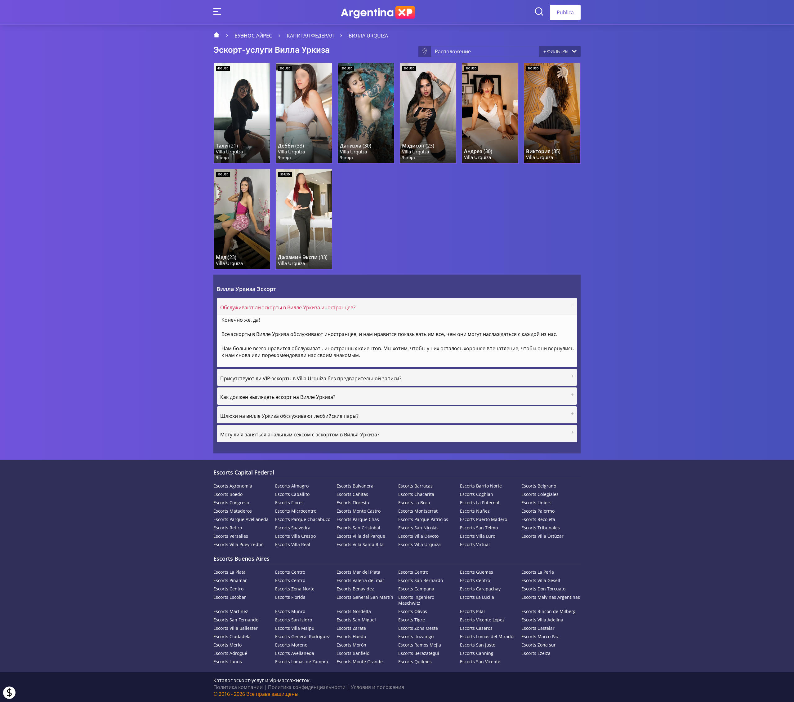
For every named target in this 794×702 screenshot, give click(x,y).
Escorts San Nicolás (418, 528)
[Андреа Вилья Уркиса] (490, 113)
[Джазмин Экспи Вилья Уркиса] (304, 219)
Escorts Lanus (227, 661)
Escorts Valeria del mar (360, 580)
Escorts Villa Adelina (542, 620)
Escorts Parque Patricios (423, 519)
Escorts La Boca (414, 503)
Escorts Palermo (538, 511)
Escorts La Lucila (477, 597)
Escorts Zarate (351, 628)
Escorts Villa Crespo (295, 536)
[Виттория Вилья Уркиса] (552, 113)
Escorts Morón (351, 645)
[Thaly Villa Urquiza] (242, 113)
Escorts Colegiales (540, 494)
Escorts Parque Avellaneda (241, 519)
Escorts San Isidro (293, 620)
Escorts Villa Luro (477, 536)
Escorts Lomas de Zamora (301, 661)
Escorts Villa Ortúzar (542, 536)
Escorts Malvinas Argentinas (550, 597)
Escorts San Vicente (480, 661)
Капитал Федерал (310, 35)
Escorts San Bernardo (420, 580)
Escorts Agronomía (232, 486)
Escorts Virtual (475, 544)
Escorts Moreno (291, 645)
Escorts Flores (289, 503)
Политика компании (238, 687)
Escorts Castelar (538, 628)
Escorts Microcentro (295, 511)
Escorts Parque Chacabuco (302, 519)
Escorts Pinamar (230, 580)
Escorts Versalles (230, 536)
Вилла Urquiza (368, 35)
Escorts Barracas (415, 486)
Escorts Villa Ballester (235, 628)
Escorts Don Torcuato (543, 589)
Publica (565, 12)
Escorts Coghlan (476, 494)
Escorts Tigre (411, 620)
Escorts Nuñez (475, 511)
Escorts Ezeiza (536, 653)
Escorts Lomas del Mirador (487, 636)
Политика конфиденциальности (307, 687)
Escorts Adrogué (230, 653)
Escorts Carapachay (480, 589)
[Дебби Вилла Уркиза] (304, 113)
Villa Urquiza (229, 152)
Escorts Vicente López (482, 620)
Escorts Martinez (230, 611)
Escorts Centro (290, 572)
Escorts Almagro (292, 486)
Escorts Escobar (229, 597)
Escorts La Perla (537, 572)
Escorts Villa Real (292, 544)
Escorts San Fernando (235, 620)
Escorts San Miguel (356, 620)
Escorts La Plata (229, 572)
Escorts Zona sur (538, 645)
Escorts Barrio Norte (481, 486)
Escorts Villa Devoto (418, 536)
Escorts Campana (416, 589)
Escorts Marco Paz (540, 636)
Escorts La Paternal (479, 503)
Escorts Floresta (353, 503)
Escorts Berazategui (418, 653)
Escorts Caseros (476, 628)
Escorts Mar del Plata (358, 572)
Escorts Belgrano (538, 486)
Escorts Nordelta (354, 611)
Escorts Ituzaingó (416, 636)
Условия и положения (377, 687)
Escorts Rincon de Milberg (548, 611)
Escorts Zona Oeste (418, 628)
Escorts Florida (290, 597)
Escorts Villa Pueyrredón (238, 544)
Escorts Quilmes (415, 661)
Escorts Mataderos (232, 511)
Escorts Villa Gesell (540, 580)
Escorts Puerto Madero (483, 519)
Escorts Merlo (227, 645)
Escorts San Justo (477, 645)
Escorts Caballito (292, 494)
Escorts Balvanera (355, 486)
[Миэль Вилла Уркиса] (242, 219)
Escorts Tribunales (540, 528)
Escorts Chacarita (416, 494)
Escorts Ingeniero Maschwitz (416, 600)
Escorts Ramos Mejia (419, 645)
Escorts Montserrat (418, 511)
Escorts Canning (476, 653)
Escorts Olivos (412, 611)
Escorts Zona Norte (294, 589)
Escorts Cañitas (352, 494)
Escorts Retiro (227, 528)
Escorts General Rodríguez (302, 636)
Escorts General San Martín (365, 597)
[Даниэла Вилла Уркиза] (366, 113)
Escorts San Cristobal (358, 528)
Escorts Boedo (228, 494)
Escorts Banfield (353, 653)
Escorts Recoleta (538, 519)
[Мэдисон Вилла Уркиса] (428, 113)
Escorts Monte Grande (360, 661)
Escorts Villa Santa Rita (360, 544)
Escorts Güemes (476, 572)
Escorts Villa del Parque (361, 536)
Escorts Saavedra (292, 528)
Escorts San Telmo (479, 528)
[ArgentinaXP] (378, 12)
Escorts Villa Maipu (294, 628)
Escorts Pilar (472, 611)
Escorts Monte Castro (359, 511)
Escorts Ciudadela (232, 636)
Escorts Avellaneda (294, 653)
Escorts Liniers (536, 503)
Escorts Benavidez (355, 589)
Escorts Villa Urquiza (419, 544)
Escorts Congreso (231, 503)
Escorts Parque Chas (358, 519)
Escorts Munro (290, 611)
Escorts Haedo (351, 636)
